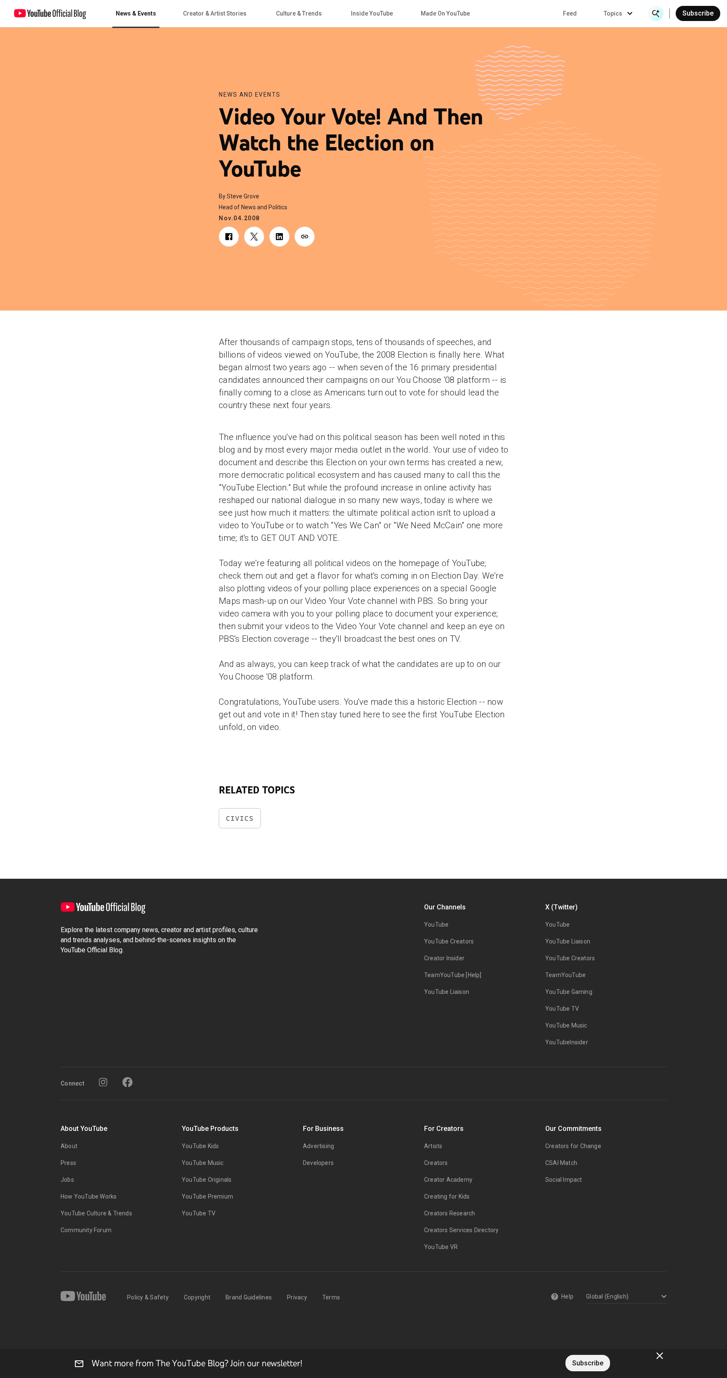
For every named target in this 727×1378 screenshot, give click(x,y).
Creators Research (449, 1213)
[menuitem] (570, 13)
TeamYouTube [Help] (453, 975)
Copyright (197, 1297)
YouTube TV (562, 1008)
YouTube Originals (206, 1179)
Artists (433, 1146)
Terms (331, 1297)
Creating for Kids (447, 1196)
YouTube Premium (207, 1196)
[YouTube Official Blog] (50, 13)
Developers (318, 1162)
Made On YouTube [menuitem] (445, 13)
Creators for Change (573, 1146)
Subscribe (698, 13)
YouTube (436, 924)
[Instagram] (103, 1082)
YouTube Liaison (446, 991)
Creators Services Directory (461, 1230)
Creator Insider (444, 958)
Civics (240, 818)
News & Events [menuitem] (136, 13)
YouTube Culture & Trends (96, 1213)
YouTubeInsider (566, 1042)
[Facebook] (127, 1082)
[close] (659, 1355)
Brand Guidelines (249, 1297)
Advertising (318, 1146)
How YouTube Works (89, 1196)
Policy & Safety (148, 1297)
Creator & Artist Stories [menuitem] (215, 13)
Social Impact (563, 1179)
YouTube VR (441, 1247)
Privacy (297, 1297)
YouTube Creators (449, 941)
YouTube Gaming (568, 991)
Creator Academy (448, 1179)
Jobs (67, 1179)
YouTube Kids (200, 1146)
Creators (436, 1162)
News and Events (250, 94)
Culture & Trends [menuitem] (299, 13)
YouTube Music (566, 1025)
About (69, 1146)
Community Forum (86, 1230)
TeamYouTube (565, 975)
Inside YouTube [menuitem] (372, 13)
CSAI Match (561, 1162)
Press (68, 1162)
